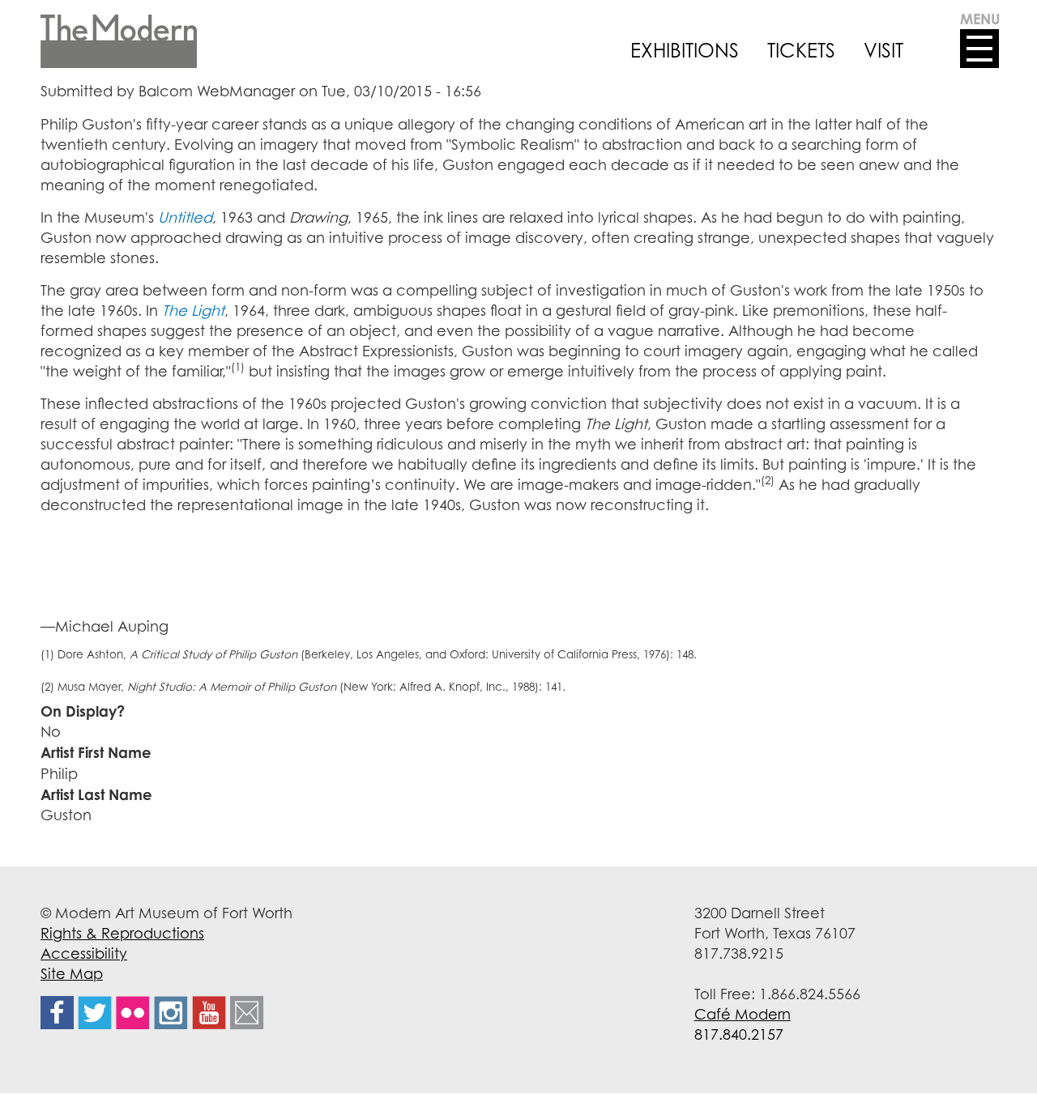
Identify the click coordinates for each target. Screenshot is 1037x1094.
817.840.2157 (738, 1034)
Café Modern (742, 1014)
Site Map (72, 973)
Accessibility (84, 953)
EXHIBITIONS (684, 50)
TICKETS (801, 50)
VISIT (883, 50)
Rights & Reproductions (122, 933)
